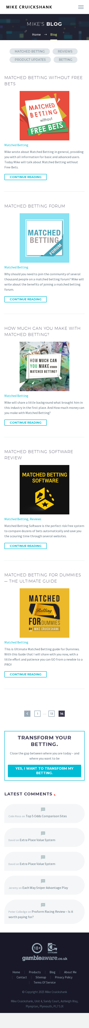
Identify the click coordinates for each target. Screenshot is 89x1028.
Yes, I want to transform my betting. (44, 771)
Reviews (65, 51)
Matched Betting (30, 51)
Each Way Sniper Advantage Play (45, 888)
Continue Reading (25, 177)
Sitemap (41, 977)
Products (35, 972)
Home (16, 972)
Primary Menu (81, 7)
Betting (65, 60)
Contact (22, 977)
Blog (52, 972)
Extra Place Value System (37, 840)
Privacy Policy (63, 977)
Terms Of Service (45, 982)
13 (51, 714)
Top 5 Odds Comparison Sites (46, 816)
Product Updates (30, 60)
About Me (70, 972)
